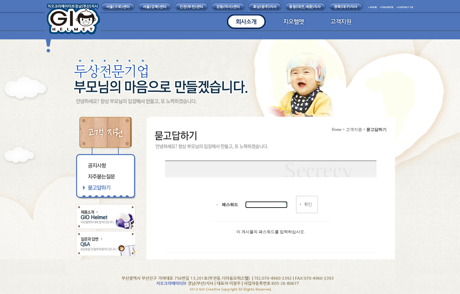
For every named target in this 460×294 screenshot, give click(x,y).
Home (336, 129)
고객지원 (354, 129)
